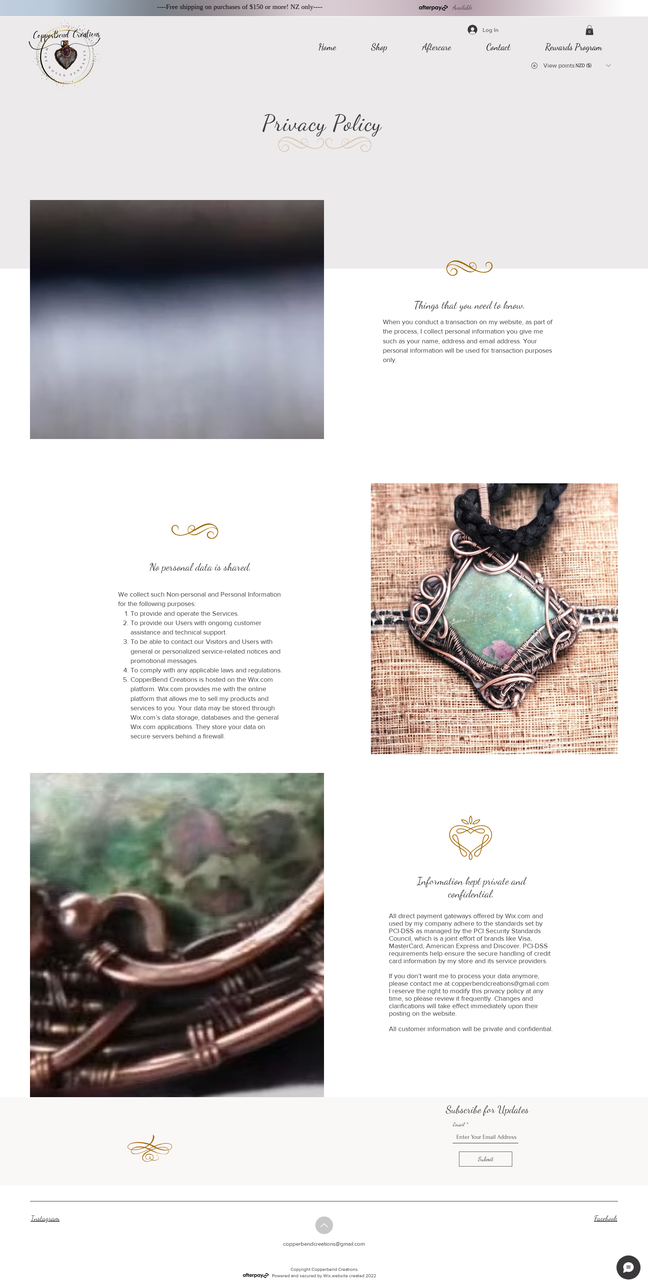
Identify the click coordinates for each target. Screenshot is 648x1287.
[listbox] (593, 65)
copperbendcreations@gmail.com (500, 983)
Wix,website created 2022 (349, 1275)
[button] (589, 30)
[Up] (324, 1225)
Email (459, 1124)
